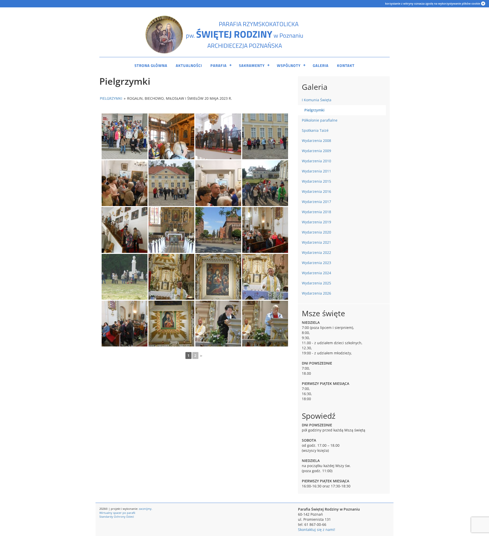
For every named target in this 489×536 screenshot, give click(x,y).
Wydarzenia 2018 (316, 211)
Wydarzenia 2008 (316, 140)
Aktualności (189, 65)
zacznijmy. (145, 509)
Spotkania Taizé (315, 130)
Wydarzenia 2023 (316, 262)
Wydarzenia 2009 (316, 150)
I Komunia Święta (316, 99)
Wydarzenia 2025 (316, 283)
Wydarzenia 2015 (316, 181)
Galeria (321, 65)
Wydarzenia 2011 (316, 171)
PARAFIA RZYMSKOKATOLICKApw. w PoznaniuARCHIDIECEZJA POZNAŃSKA (244, 34)
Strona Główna (150, 65)
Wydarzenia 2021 (316, 242)
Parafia (218, 65)
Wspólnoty (289, 65)
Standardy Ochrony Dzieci (116, 516)
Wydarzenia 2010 (316, 160)
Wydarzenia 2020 (316, 232)
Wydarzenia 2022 (316, 252)
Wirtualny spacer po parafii (117, 513)
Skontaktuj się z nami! (316, 529)
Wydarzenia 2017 (316, 201)
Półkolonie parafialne (319, 120)
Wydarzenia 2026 (316, 293)
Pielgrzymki (111, 98)
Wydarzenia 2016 (316, 191)
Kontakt (346, 65)
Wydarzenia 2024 (316, 272)
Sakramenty (252, 65)
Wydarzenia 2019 (316, 222)
